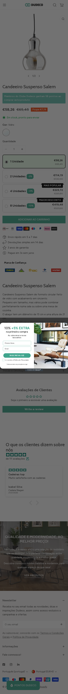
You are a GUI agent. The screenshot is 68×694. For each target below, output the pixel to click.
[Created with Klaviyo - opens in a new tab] (34, 370)
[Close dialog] (65, 325)
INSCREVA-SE (17, 355)
